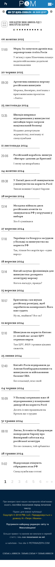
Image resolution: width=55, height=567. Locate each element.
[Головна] (28, 3)
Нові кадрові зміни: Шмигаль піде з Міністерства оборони (25, 23)
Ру (5, 4)
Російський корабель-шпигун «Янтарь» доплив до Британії (32, 157)
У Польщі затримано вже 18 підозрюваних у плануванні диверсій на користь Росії (31, 401)
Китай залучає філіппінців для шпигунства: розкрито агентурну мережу (33, 274)
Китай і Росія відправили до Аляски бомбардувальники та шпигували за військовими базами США (32, 370)
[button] (14, 30)
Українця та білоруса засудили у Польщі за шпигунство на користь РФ (33, 241)
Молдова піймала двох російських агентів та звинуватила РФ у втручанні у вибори (32, 211)
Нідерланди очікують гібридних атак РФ (27, 464)
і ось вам (31, 536)
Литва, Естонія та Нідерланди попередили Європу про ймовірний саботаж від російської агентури (32, 436)
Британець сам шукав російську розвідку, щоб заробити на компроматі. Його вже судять (33, 305)
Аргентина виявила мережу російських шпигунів (31, 83)
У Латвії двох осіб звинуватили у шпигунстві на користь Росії (33, 182)
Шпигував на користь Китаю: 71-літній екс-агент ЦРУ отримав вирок (32, 336)
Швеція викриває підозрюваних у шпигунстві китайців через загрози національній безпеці (31, 120)
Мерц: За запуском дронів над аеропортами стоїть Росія (32, 50)
